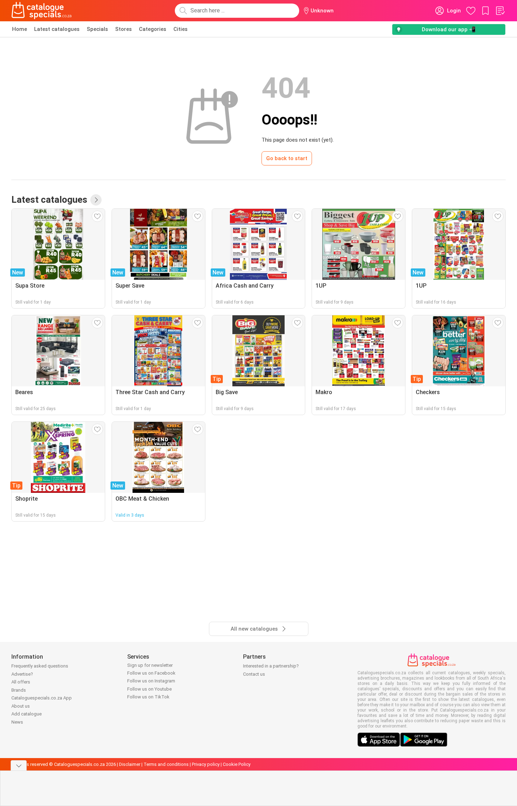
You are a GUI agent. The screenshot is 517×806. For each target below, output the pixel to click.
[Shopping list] (500, 10)
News (17, 722)
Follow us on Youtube (149, 689)
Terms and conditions (166, 764)
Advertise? (22, 674)
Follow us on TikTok (148, 696)
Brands (18, 690)
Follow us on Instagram (151, 681)
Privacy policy (206, 764)
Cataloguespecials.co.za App (41, 698)
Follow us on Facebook (151, 673)
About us (20, 706)
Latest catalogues (57, 29)
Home (19, 29)
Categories (152, 29)
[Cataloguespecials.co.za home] (41, 11)
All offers (20, 682)
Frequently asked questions (39, 666)
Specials (97, 29)
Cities (180, 29)
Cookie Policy (237, 764)
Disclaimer (129, 764)
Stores (123, 29)
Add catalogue (26, 714)
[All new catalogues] (96, 200)
